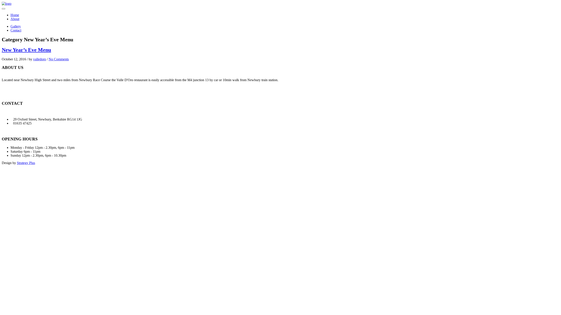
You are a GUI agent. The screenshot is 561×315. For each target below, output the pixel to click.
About (15, 19)
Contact (16, 30)
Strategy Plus (26, 163)
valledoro (39, 59)
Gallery (16, 26)
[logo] (6, 3)
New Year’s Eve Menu (26, 50)
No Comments (59, 59)
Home (15, 15)
